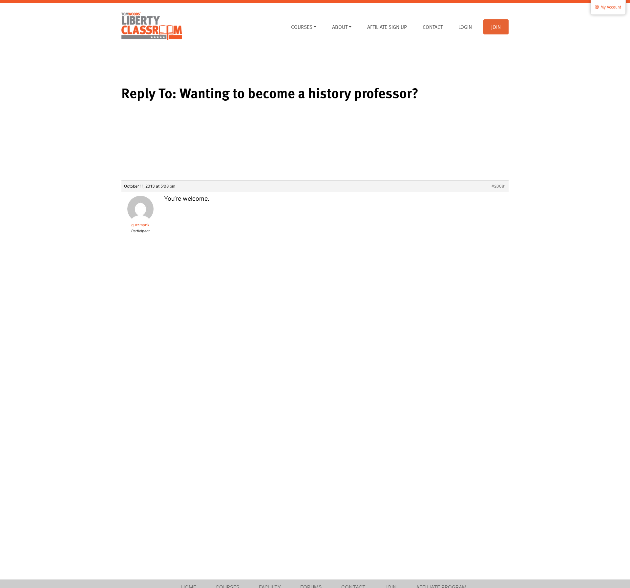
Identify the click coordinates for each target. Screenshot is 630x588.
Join (496, 27)
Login (465, 27)
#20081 (499, 186)
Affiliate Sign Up (387, 27)
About (339, 27)
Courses (301, 27)
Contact (433, 27)
